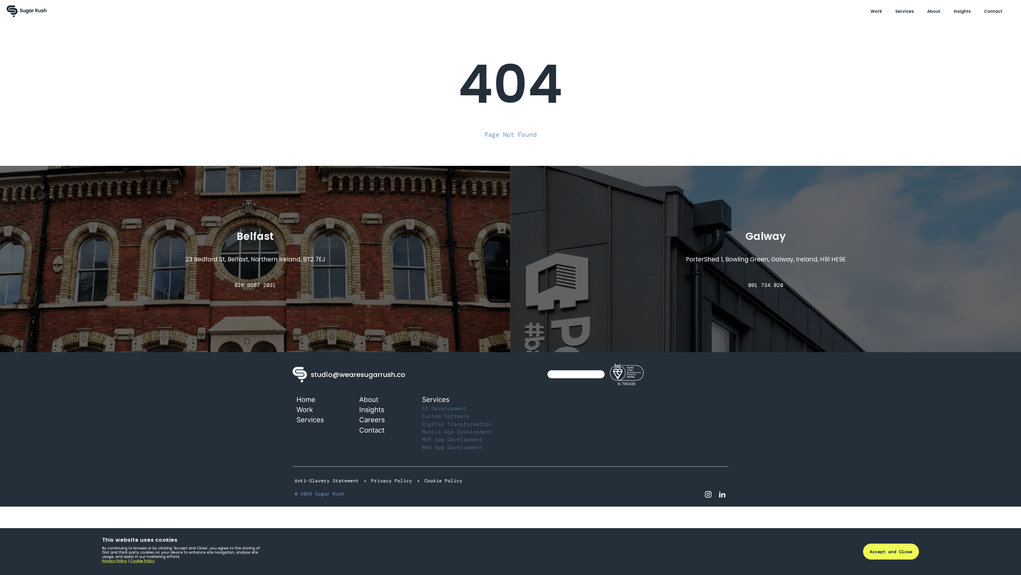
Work (876, 11)
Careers (372, 420)
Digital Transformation (457, 424)
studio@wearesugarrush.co (358, 374)
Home (305, 399)
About (933, 11)
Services (904, 11)
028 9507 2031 (255, 285)
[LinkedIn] (722, 494)
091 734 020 (765, 285)
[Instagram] (708, 494)
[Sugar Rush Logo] (26, 11)
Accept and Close (891, 552)
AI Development (444, 408)
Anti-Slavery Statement (327, 481)
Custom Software (446, 416)
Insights (962, 11)
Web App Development (452, 447)
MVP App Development (452, 439)
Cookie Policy (443, 481)
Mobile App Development (457, 432)
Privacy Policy (391, 481)
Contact (993, 11)
